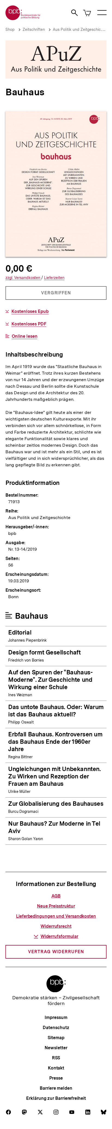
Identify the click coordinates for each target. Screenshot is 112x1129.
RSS (56, 1057)
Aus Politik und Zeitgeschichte (80, 29)
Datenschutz (56, 1027)
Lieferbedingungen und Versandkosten (56, 916)
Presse (56, 1078)
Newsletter (56, 1047)
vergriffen (56, 295)
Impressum (56, 1017)
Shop (10, 29)
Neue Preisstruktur (56, 906)
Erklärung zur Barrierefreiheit (56, 1098)
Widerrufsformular (59, 936)
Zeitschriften (34, 29)
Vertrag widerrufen (56, 951)
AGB (56, 896)
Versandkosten (23, 277)
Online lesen (24, 336)
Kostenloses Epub (30, 311)
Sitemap (56, 1037)
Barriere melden (56, 1088)
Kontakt (56, 1068)
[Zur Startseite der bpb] (23, 18)
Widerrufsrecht (56, 926)
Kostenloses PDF (28, 324)
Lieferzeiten (54, 277)
